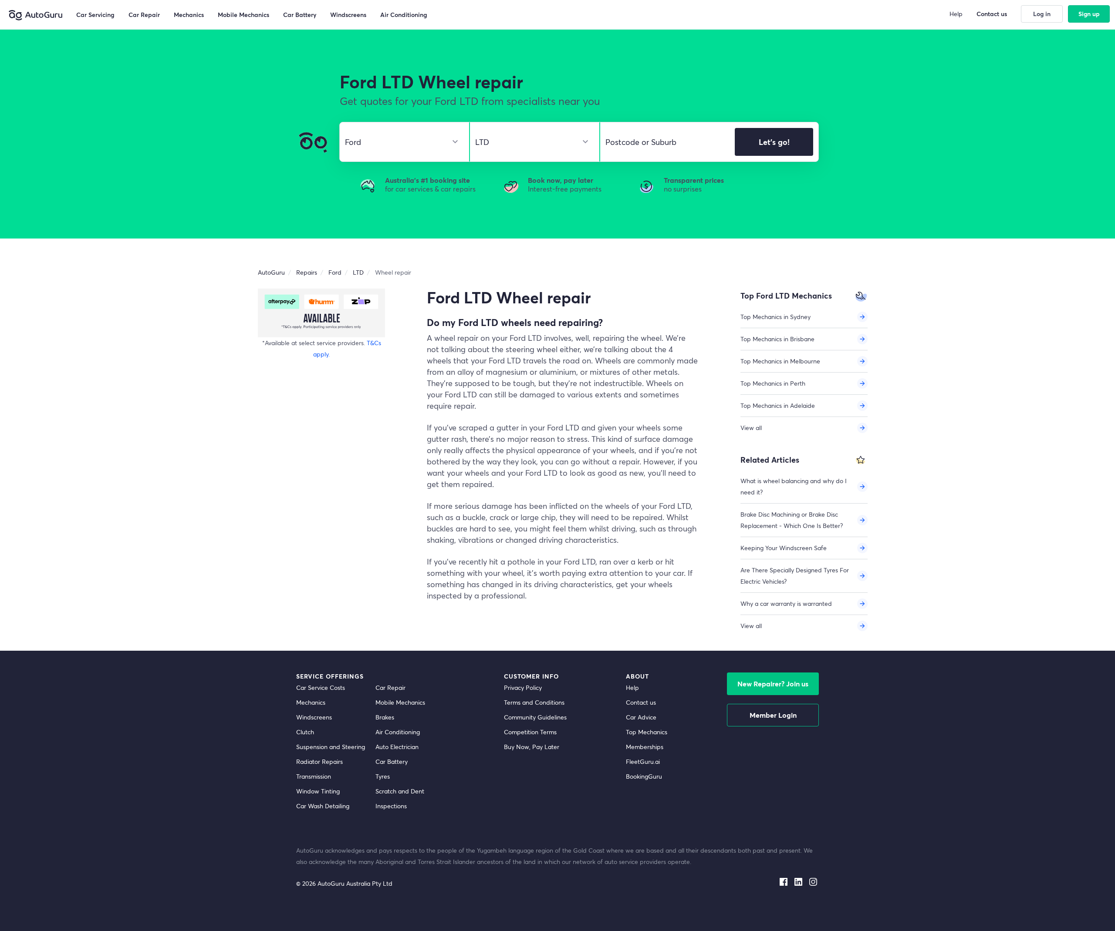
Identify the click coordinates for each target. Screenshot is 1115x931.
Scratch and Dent (399, 791)
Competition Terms (530, 732)
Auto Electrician (397, 747)
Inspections (391, 806)
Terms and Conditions (534, 702)
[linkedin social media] (798, 880)
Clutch (305, 732)
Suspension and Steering (330, 747)
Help (632, 687)
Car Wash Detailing (322, 806)
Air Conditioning (397, 732)
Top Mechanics (646, 732)
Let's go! (774, 142)
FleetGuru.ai (643, 761)
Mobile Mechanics (400, 702)
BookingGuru (644, 776)
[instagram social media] (813, 880)
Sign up (1089, 14)
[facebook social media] (783, 880)
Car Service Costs (320, 687)
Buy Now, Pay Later (531, 747)
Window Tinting (318, 791)
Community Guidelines (535, 717)
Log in (1042, 14)
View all (751, 427)
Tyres (382, 776)
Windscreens (314, 717)
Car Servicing (95, 14)
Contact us (641, 702)
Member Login (773, 714)
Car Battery (391, 761)
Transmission (313, 776)
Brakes (384, 717)
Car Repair (390, 687)
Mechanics (310, 702)
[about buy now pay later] (321, 313)
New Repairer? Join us (772, 683)
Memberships (644, 747)
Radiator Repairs (319, 761)
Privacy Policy (523, 687)
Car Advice (641, 717)
